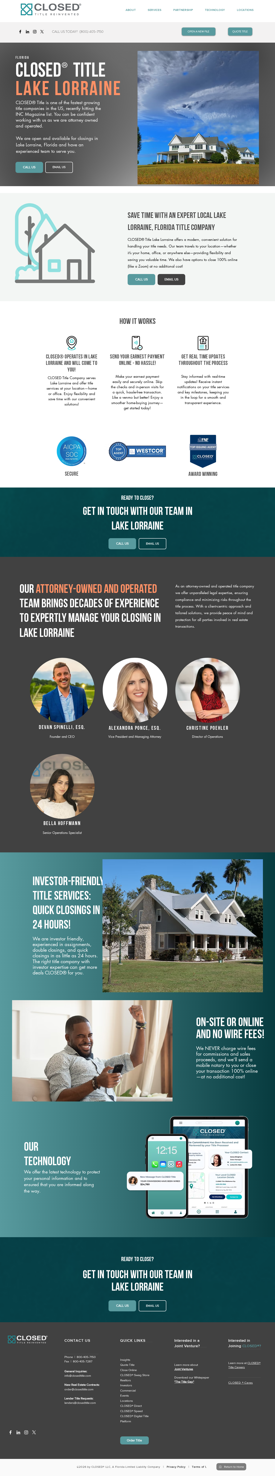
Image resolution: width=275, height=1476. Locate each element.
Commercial (128, 1390)
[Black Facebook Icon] (20, 31)
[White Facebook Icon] (10, 1432)
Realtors (125, 1380)
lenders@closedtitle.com (80, 1402)
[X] (42, 31)
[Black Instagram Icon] (34, 31)
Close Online (128, 1370)
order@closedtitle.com (78, 1389)
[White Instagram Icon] (26, 1432)
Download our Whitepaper (191, 1377)
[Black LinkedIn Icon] (27, 31)
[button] (127, 9)
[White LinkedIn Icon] (18, 1432)
